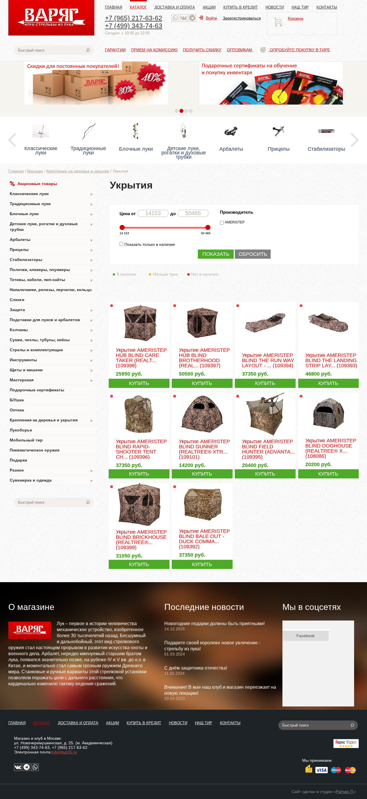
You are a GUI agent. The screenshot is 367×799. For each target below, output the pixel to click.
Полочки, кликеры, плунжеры (51, 270)
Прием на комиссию (154, 50)
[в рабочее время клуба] (175, 18)
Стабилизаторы (51, 260)
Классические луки (51, 194)
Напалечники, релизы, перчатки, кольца (51, 290)
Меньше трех (165, 274)
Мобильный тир (26, 440)
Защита (51, 310)
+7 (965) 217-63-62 (133, 18)
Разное (51, 470)
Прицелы (51, 250)
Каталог (138, 7)
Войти (211, 18)
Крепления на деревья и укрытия (77, 171)
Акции (209, 7)
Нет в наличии (204, 274)
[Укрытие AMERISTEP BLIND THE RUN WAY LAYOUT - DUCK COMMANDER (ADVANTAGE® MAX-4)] (265, 343)
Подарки (18, 460)
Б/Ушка (17, 400)
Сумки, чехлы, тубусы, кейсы (51, 340)
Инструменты (51, 360)
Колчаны (51, 330)
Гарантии (115, 50)
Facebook (305, 635)
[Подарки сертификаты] (271, 106)
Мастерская (51, 380)
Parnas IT (345, 791)
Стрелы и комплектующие (51, 350)
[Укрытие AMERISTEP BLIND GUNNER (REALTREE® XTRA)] (202, 435)
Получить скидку (202, 50)
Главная (113, 7)
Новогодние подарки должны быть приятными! (214, 623)
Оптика (17, 410)
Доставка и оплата (175, 7)
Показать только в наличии (149, 244)
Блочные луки (51, 214)
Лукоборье (21, 430)
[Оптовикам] (96, 106)
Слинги (17, 299)
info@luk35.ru (64, 752)
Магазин (35, 171)
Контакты (327, 7)
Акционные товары (37, 183)
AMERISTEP (235, 222)
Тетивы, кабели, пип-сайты (51, 280)
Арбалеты (51, 240)
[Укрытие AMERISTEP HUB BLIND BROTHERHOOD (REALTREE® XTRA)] (202, 343)
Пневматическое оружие (35, 450)
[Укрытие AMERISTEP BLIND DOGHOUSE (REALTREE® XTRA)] (328, 434)
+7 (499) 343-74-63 (133, 26)
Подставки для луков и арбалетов (51, 320)
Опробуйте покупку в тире (299, 50)
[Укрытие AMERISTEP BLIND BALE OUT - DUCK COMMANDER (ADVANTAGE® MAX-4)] (202, 524)
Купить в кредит (240, 7)
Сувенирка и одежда (51, 480)
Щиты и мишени (51, 370)
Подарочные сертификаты (37, 390)
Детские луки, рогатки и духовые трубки (51, 226)
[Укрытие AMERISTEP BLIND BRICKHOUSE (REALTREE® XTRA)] (139, 525)
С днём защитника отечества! (195, 667)
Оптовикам (240, 50)
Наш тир (300, 7)
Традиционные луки (51, 204)
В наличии (126, 274)
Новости (275, 7)
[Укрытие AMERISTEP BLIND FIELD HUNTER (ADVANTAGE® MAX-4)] (265, 435)
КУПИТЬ (139, 383)
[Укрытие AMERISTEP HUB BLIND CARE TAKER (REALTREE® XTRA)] (139, 343)
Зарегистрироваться (242, 18)
